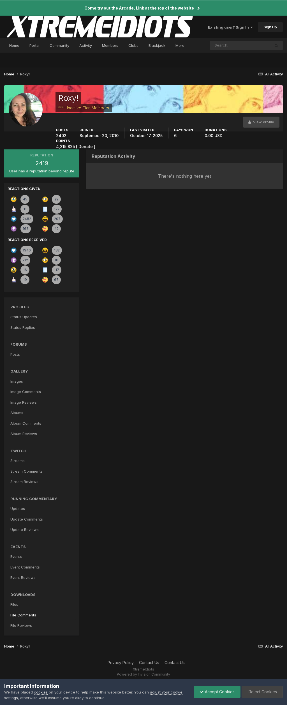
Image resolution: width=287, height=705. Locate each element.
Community (59, 45)
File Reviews (21, 625)
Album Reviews (23, 433)
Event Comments (25, 567)
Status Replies (22, 327)
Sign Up (270, 27)
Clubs (133, 45)
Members (110, 45)
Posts (15, 354)
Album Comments (25, 423)
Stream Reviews (24, 481)
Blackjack (157, 45)
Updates (17, 508)
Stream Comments (26, 471)
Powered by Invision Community (143, 674)
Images (16, 381)
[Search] (276, 45)
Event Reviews (23, 577)
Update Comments (26, 519)
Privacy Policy (121, 662)
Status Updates (250, 45)
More (179, 45)
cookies (41, 692)
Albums (16, 412)
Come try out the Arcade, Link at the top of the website (139, 8)
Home (14, 45)
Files (14, 604)
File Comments (23, 615)
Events (16, 556)
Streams (17, 460)
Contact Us (149, 662)
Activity (85, 45)
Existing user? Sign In (229, 27)
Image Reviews (23, 402)
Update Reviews (24, 529)
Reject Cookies (262, 691)
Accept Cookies (219, 691)
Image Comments (25, 391)
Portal (34, 45)
